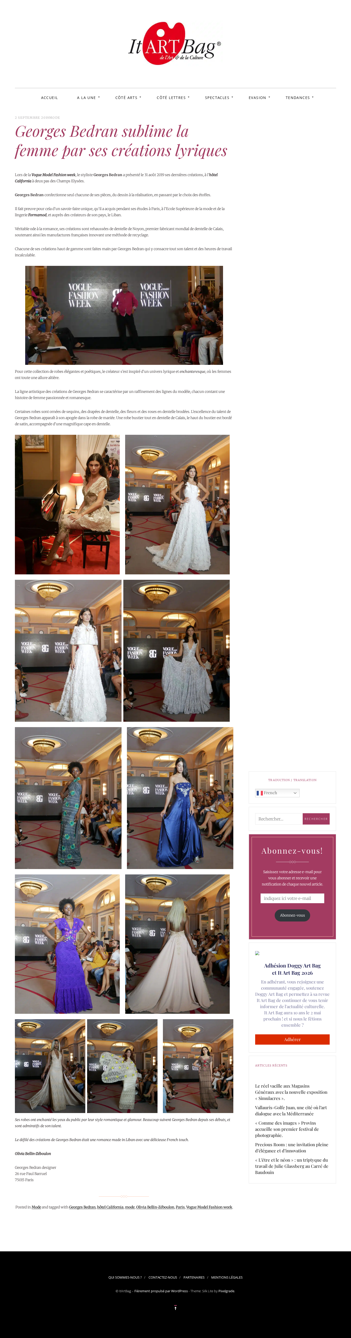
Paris (180, 1207)
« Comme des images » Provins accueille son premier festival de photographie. (287, 1129)
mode (130, 1207)
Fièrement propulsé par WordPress (161, 1291)
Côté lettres (171, 97)
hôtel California (110, 1207)
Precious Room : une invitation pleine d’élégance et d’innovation (291, 1147)
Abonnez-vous (292, 915)
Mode (54, 118)
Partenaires (194, 1277)
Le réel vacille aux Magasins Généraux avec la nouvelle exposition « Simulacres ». (291, 1092)
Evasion (257, 97)
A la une (86, 97)
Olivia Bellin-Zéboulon (155, 1207)
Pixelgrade (226, 1291)
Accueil (49, 97)
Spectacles (217, 97)
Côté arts (126, 97)
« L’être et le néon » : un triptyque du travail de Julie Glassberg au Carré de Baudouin (291, 1166)
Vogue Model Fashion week (209, 1207)
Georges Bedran (82, 1207)
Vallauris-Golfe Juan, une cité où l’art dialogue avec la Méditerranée (291, 1110)
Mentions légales (227, 1277)
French (270, 792)
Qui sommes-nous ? (125, 1277)
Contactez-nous (163, 1277)
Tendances (298, 97)
